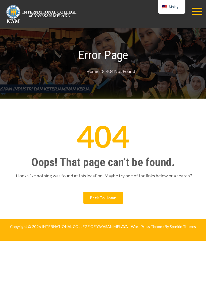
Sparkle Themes (183, 226)
